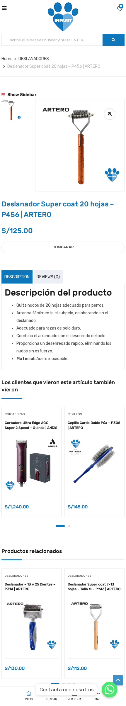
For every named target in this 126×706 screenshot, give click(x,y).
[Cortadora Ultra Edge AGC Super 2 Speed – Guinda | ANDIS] (31, 464)
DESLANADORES (33, 58)
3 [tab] (69, 684)
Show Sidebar (21, 94)
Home (7, 58)
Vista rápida (31, 482)
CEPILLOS (75, 414)
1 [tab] (60, 526)
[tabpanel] (31, 464)
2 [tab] (69, 526)
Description (17, 276)
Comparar (63, 247)
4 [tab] (74, 684)
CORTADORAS (15, 414)
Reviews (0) (48, 276)
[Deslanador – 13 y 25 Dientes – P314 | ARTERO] (31, 626)
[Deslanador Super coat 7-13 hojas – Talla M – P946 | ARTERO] (94, 626)
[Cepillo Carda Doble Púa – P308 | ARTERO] (94, 464)
